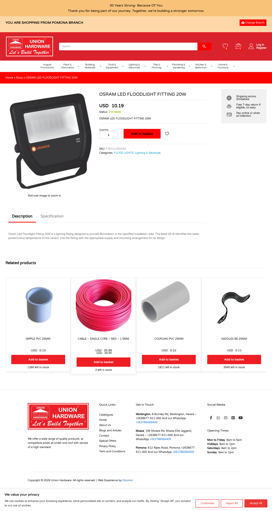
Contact (104, 435)
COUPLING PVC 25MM (169, 338)
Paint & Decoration (67, 66)
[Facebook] (211, 418)
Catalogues (106, 414)
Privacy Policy (107, 446)
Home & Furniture (223, 66)
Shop (19, 77)
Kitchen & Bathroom (201, 66)
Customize (207, 503)
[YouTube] (240, 418)
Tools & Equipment (112, 66)
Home (9, 77)
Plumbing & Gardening (178, 66)
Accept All (256, 503)
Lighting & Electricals (134, 66)
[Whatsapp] (218, 418)
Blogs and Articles (110, 430)
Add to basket (142, 134)
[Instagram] (225, 418)
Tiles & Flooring (156, 66)
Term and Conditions (112, 451)
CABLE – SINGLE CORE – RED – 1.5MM (103, 338)
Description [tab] (22, 216)
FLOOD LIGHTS (124, 152)
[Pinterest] (233, 418)
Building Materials (90, 66)
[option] (38, 327)
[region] (136, 500)
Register (261, 47)
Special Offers (107, 440)
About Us (105, 425)
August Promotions (47, 66)
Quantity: (104, 130)
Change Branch (254, 22)
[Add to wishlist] (167, 134)
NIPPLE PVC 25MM (38, 338)
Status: (103, 112)
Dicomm (127, 480)
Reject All (232, 503)
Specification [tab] (52, 216)
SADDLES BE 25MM (234, 338)
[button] (38, 359)
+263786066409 (146, 422)
